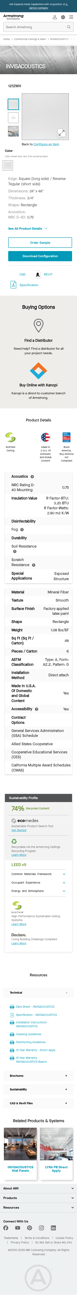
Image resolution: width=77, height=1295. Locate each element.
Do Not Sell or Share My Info (53, 1242)
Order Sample (40, 242)
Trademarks (11, 1238)
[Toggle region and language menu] (63, 17)
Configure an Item (46, 144)
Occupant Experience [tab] (25, 882)
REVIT (48, 274)
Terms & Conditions (36, 1238)
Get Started (18, 830)
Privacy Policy (20, 1242)
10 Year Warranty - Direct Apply (35, 1050)
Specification (29, 285)
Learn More (18, 855)
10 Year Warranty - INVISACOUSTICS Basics (31, 1060)
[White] (8, 165)
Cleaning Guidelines (28, 1034)
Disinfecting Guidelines (31, 1042)
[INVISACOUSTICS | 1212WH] (13, 104)
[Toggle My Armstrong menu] (54, 17)
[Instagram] (41, 1228)
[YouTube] (17, 1228)
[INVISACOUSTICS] (13, 131)
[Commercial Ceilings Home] (13, 17)
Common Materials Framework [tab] (31, 873)
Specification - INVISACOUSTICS (36, 1015)
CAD (22, 274)
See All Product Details (25, 228)
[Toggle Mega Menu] (71, 17)
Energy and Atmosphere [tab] (27, 890)
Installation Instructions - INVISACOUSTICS (32, 1024)
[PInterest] (29, 1228)
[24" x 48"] (13, 118)
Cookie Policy (64, 1238)
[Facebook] (6, 1228)
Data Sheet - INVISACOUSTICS (35, 1007)
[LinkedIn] (53, 1228)
